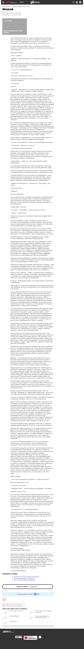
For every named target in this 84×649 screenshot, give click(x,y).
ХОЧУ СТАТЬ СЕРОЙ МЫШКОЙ (24, 580)
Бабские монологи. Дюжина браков (26, 577)
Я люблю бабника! (14, 616)
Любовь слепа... (13, 621)
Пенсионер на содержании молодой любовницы (42, 616)
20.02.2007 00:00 (6, 6)
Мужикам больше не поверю (24, 578)
